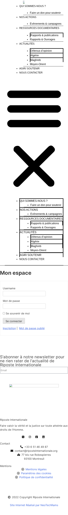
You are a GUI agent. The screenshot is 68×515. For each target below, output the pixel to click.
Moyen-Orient (38, 64)
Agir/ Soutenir (29, 68)
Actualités (26, 43)
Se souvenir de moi (17, 313)
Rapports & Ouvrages (42, 39)
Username (9, 288)
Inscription (9, 328)
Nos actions (27, 17)
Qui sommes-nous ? (32, 6)
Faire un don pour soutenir (45, 12)
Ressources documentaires (39, 28)
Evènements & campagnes (45, 23)
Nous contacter (31, 72)
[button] (34, 137)
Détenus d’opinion (41, 50)
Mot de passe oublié (32, 328)
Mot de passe (11, 300)
